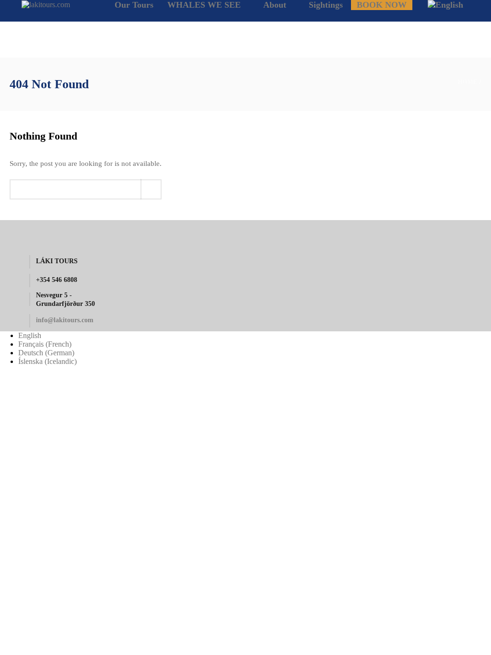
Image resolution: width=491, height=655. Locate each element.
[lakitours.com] (46, 4)
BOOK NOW (382, 5)
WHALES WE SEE (204, 5)
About (274, 5)
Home (468, 82)
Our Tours (134, 5)
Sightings (326, 5)
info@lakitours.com (65, 320)
